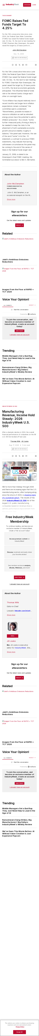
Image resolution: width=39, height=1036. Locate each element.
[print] (36, 65)
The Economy (7, 15)
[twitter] (19, 65)
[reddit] (23, 65)
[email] (26, 65)
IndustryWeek (20, 648)
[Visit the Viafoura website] (32, 314)
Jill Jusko (25, 441)
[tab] (7, 305)
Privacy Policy (20, 1027)
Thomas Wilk (15, 441)
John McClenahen (20, 50)
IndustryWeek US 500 (9, 406)
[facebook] (13, 65)
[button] (3, 4)
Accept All (19, 1032)
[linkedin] (16, 65)
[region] (19, 310)
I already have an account (19, 335)
